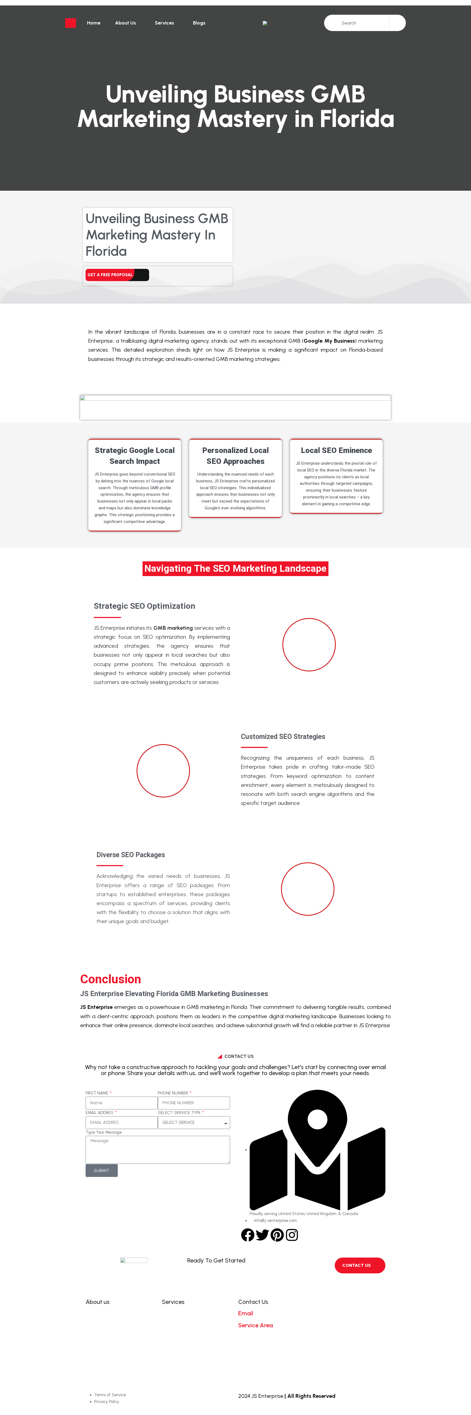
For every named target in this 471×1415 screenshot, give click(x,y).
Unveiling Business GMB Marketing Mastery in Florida (157, 234)
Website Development (190, 1313)
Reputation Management (194, 1348)
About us (125, 23)
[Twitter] (262, 1235)
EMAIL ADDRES (100, 1112)
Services (164, 23)
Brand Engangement (189, 1322)
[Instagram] (292, 1235)
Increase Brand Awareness (195, 1339)
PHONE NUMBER (173, 1093)
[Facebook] (248, 1235)
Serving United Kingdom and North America (269, 1338)
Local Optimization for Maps (197, 1356)
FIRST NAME (97, 1093)
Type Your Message (104, 1132)
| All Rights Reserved (310, 1396)
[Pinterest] (277, 1235)
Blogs (199, 23)
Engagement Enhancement (196, 1331)
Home (93, 23)
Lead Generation (185, 1365)
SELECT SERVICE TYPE (180, 1112)
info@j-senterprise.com (270, 1319)
